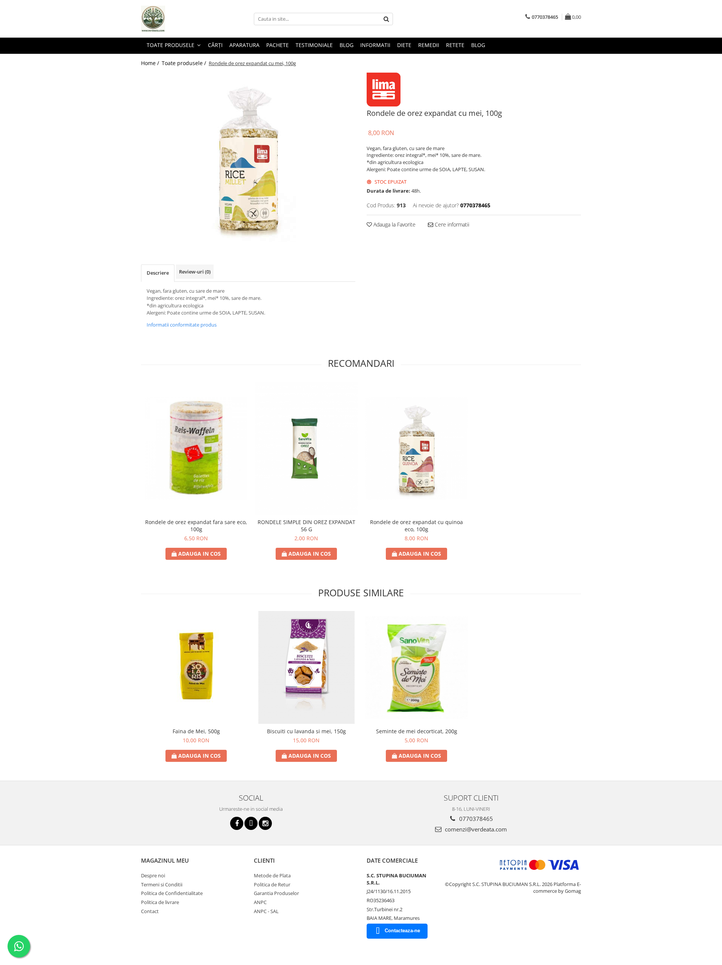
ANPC (260, 902)
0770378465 (475, 818)
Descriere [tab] (158, 272)
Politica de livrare (160, 902)
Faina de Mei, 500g (196, 731)
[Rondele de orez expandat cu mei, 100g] (248, 157)
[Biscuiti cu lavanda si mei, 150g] (306, 667)
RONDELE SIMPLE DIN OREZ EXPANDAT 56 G (306, 525)
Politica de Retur (272, 884)
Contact (150, 911)
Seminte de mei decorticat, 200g (416, 731)
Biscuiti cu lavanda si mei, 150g (306, 731)
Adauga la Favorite (394, 224)
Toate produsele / (185, 63)
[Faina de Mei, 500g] (196, 667)
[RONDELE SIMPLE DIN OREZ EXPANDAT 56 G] (306, 448)
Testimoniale (314, 45)
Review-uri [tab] (195, 271)
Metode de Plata (272, 875)
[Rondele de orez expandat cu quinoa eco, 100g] (416, 448)
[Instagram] (265, 823)
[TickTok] (251, 823)
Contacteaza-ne (402, 930)
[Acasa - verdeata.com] (178, 19)
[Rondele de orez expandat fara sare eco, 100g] (196, 448)
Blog (346, 45)
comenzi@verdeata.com (475, 829)
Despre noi (153, 875)
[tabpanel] (248, 157)
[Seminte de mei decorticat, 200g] (416, 667)
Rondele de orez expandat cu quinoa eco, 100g (416, 525)
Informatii (375, 45)
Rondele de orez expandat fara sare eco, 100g (196, 525)
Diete (404, 45)
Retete (455, 45)
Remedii (428, 45)
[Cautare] (386, 19)
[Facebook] (236, 823)
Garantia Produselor (276, 893)
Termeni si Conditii (161, 884)
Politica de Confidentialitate (172, 893)
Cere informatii (451, 224)
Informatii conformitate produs (182, 324)
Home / (151, 63)
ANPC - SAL (266, 911)
